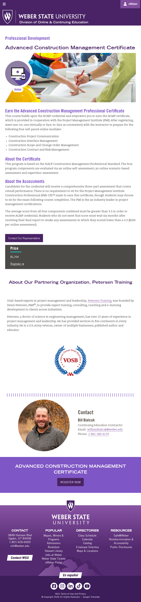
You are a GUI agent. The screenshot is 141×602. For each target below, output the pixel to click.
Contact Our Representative (24, 238)
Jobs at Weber (53, 554)
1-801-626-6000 (20, 542)
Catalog (87, 543)
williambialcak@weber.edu (105, 429)
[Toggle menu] (4, 4)
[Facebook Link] (54, 586)
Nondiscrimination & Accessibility (121, 541)
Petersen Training (100, 301)
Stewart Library (54, 551)
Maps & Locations (87, 551)
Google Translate (91, 596)
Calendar (87, 539)
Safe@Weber (121, 535)
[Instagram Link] (62, 586)
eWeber (133, 4)
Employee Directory (87, 547)
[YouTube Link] (87, 586)
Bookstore (53, 547)
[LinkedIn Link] (70, 586)
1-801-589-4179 (98, 434)
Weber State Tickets (54, 558)
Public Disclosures (121, 547)
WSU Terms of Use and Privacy (70, 593)
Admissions (53, 543)
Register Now (70, 482)
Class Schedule (87, 535)
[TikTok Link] (78, 586)
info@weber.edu (19, 546)
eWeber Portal (53, 562)
